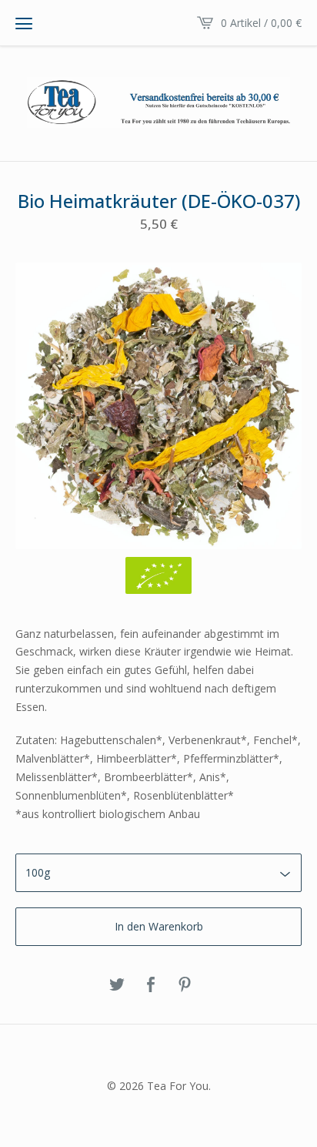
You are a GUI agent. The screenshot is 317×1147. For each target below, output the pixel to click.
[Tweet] (117, 985)
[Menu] (23, 23)
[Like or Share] (150, 985)
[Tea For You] (158, 102)
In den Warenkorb (159, 926)
